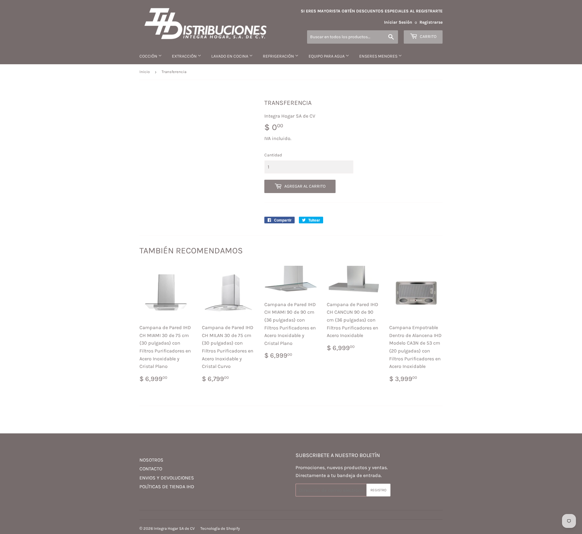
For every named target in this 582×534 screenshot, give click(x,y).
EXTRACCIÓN (185, 56)
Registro (378, 490)
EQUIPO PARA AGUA (327, 56)
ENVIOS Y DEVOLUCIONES (166, 478)
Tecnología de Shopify (220, 528)
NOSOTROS (151, 460)
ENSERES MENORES (378, 56)
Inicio (144, 71)
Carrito (427, 36)
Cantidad (273, 155)
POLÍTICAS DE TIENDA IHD (166, 486)
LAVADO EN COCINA (230, 56)
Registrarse (431, 22)
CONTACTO (150, 469)
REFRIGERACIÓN (279, 56)
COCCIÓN (148, 56)
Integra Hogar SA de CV (174, 528)
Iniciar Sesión (398, 22)
